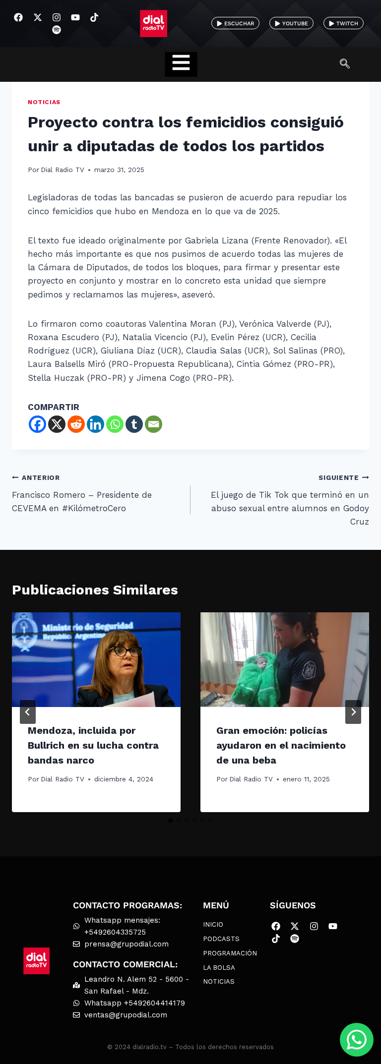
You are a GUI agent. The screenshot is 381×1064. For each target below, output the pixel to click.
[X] (56, 424)
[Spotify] (56, 30)
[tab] (170, 820)
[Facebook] (18, 17)
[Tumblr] (134, 424)
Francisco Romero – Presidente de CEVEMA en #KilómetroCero (82, 493)
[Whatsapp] (115, 424)
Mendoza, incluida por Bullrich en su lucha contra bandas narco (93, 745)
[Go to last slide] (28, 712)
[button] (350, 64)
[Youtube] (75, 17)
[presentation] (96, 659)
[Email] (153, 424)
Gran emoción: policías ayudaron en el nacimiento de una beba (281, 745)
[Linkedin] (95, 424)
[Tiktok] (94, 17)
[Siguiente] (353, 712)
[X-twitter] (37, 17)
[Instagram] (56, 17)
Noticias (44, 102)
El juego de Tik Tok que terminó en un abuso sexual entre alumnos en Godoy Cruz (290, 500)
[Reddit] (76, 424)
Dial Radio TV (62, 170)
